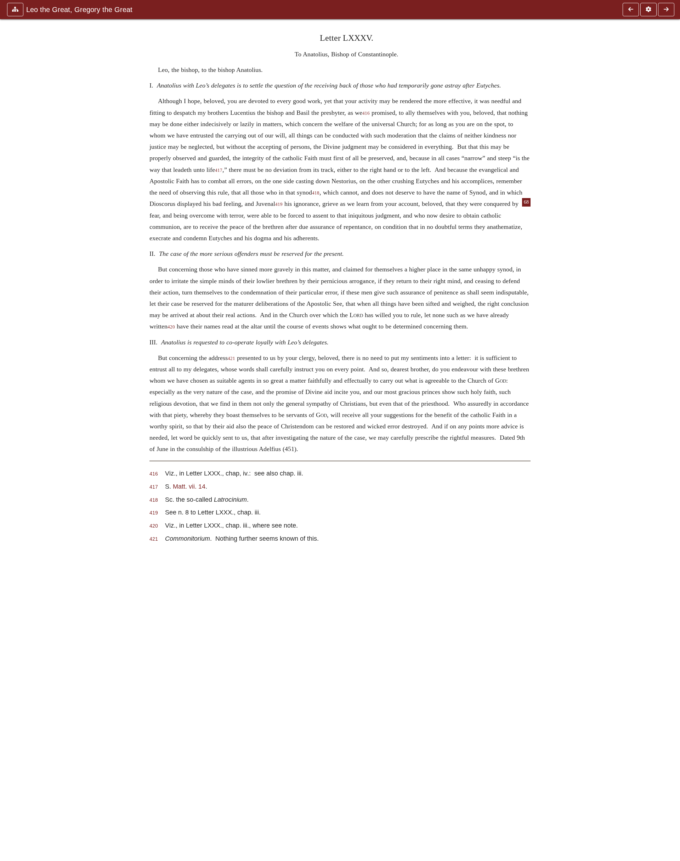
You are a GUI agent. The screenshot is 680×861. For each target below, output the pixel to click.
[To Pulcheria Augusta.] (631, 9)
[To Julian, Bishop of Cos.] (666, 9)
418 (315, 193)
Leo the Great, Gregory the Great (79, 9)
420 (171, 327)
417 (218, 170)
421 (231, 358)
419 (279, 204)
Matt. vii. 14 (189, 486)
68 (526, 202)
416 (366, 113)
